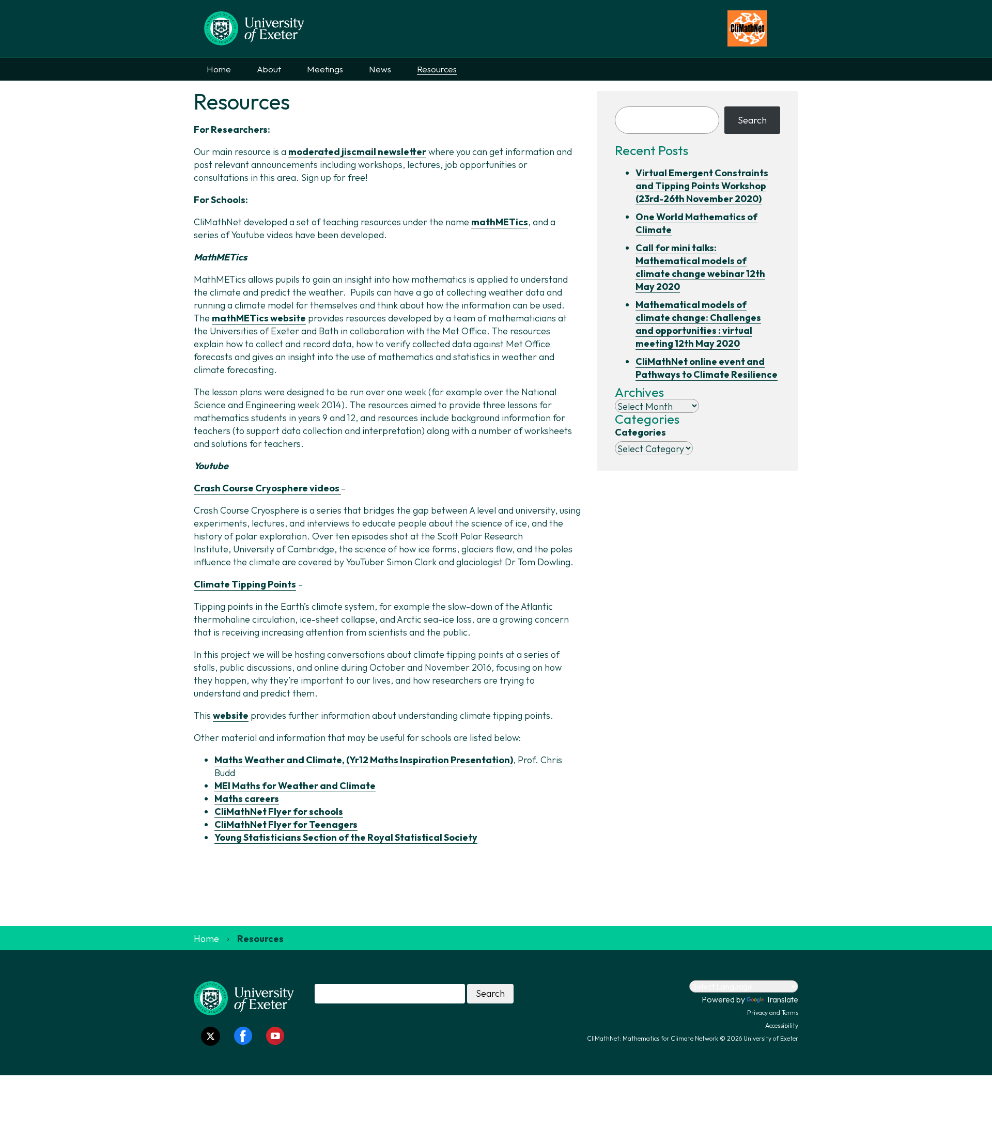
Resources (437, 69)
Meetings (325, 69)
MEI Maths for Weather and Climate (295, 786)
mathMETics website (259, 318)
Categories (640, 432)
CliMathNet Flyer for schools (278, 811)
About (269, 69)
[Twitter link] (210, 1036)
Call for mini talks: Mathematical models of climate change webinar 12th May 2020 (700, 267)
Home (219, 69)
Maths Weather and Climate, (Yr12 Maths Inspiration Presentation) (363, 760)
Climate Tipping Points (245, 584)
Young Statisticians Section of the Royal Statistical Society (345, 837)
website (231, 715)
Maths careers (246, 799)
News (380, 69)
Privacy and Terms (772, 1012)
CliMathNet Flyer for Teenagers (286, 824)
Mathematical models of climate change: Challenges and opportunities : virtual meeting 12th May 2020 (698, 324)
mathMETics (499, 222)
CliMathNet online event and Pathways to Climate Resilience (707, 368)
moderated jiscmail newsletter (357, 152)
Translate (782, 999)
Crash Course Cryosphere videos (267, 488)
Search (752, 120)
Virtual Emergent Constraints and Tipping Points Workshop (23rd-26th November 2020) (702, 186)
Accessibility (781, 1025)
